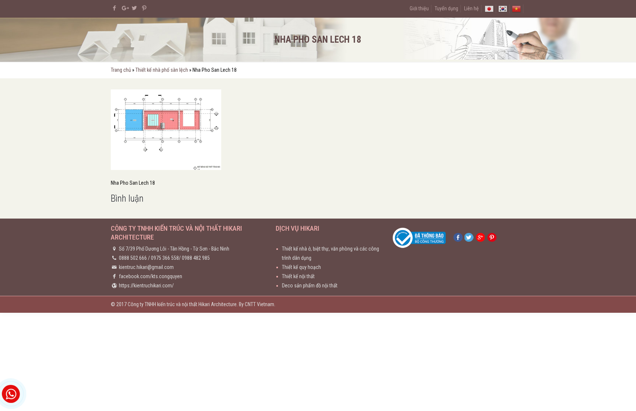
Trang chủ (121, 70)
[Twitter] (134, 8)
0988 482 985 (196, 258)
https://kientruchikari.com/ (146, 285)
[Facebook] (115, 8)
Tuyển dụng (446, 8)
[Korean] (502, 8)
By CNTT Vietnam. (257, 304)
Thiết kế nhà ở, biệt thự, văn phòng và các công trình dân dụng (330, 253)
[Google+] (124, 8)
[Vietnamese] (516, 8)
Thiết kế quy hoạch (301, 267)
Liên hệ (471, 8)
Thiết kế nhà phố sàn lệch (161, 70)
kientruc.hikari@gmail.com (146, 267)
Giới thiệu (419, 8)
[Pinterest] (144, 8)
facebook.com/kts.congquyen (150, 276)
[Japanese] (489, 8)
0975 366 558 (165, 258)
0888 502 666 (133, 258)
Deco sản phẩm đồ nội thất (310, 285)
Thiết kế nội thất (298, 276)
